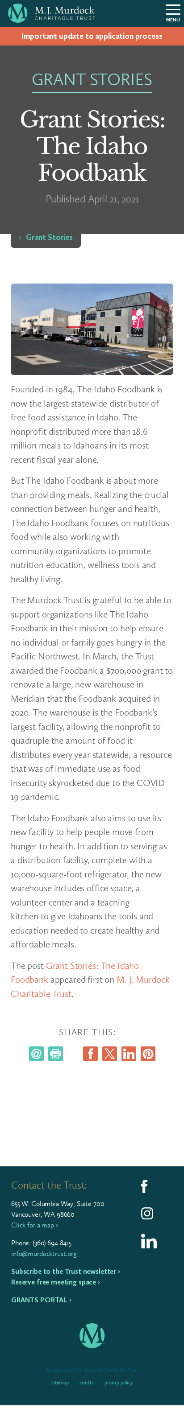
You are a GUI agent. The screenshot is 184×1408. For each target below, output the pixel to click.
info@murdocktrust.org (44, 1253)
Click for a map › (34, 1225)
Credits (86, 1382)
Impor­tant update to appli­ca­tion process (91, 36)
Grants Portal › (41, 1300)
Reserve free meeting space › (55, 1282)
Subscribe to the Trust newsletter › (65, 1271)
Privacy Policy (119, 1382)
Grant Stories (49, 237)
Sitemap (60, 1382)
